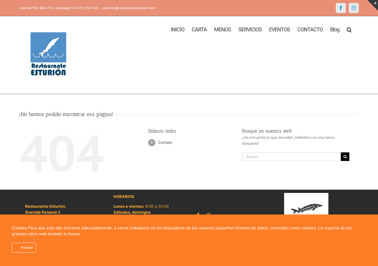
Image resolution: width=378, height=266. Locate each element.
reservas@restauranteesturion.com (128, 8)
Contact (165, 142)
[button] (349, 29)
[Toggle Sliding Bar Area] (372, 5)
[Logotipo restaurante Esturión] (306, 194)
